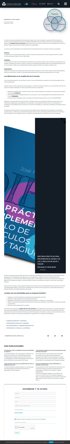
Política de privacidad (59, 442)
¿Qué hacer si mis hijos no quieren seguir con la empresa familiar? (19, 364)
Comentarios (18, 412)
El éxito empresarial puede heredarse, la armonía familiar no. (48, 364)
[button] (58, 4)
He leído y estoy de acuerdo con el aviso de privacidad (31, 419)
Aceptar (51, 442)
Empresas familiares (12, 19)
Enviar (17, 433)
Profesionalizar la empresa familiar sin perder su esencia (19, 351)
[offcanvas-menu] (65, 4)
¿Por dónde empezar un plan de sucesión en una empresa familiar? (51, 351)
